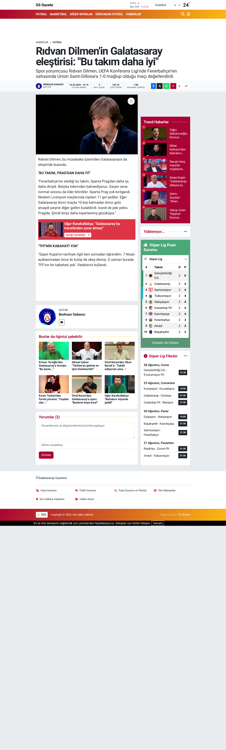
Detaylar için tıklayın (165, 342)
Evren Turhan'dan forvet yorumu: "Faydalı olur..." (54, 399)
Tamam (158, 523)
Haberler (42, 42)
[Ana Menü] (187, 14)
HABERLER (133, 14)
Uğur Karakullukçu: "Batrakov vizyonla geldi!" (117, 399)
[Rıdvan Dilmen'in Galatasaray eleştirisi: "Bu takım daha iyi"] (87, 124)
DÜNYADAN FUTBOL (109, 14)
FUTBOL (41, 14)
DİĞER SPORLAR (81, 14)
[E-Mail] (62, 322)
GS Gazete (44, 5)
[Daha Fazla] (173, 86)
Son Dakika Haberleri (52, 499)
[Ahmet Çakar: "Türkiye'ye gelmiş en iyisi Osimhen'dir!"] (87, 350)
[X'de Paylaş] (160, 86)
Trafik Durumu (87, 490)
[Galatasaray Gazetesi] (51, 477)
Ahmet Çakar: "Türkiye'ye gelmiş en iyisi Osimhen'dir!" (85, 366)
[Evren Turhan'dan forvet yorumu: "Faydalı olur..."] (54, 384)
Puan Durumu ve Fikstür (133, 490)
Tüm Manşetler (167, 490)
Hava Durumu (48, 490)
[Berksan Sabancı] (47, 316)
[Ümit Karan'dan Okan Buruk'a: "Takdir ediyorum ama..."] (120, 350)
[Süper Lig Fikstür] (185, 356)
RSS (43, 514)
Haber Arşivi (87, 499)
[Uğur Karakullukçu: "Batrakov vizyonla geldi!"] (120, 384)
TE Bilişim (184, 514)
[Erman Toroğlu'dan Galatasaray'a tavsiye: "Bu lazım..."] (54, 350)
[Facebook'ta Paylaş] (153, 86)
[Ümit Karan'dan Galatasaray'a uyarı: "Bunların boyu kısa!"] (87, 384)
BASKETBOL (58, 14)
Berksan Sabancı (72, 314)
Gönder (46, 455)
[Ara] (183, 14)
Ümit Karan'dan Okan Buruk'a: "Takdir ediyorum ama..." (118, 366)
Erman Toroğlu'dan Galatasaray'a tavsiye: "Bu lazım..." (53, 366)
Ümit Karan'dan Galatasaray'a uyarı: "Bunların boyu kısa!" (85, 399)
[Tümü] (185, 231)
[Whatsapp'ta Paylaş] (166, 86)
